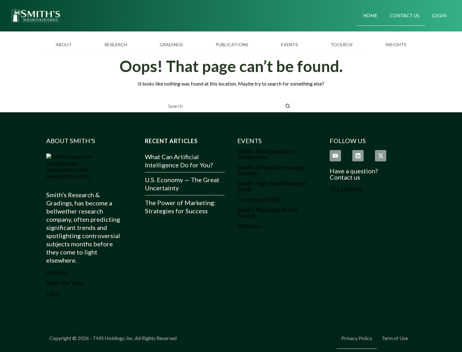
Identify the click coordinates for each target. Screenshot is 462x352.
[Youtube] (335, 155)
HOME (370, 15)
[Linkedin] (358, 155)
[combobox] (225, 105)
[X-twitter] (380, 155)
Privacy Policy (356, 338)
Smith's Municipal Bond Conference (265, 154)
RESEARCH (115, 44)
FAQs (53, 293)
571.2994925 (346, 189)
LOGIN (439, 15)
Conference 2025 (259, 199)
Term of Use (395, 338)
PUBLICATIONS (232, 44)
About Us (57, 272)
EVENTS (289, 44)
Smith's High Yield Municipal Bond (271, 186)
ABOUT (64, 44)
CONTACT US (404, 15)
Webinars (249, 225)
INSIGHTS (395, 44)
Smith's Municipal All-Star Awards (268, 212)
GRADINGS (171, 44)
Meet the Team (65, 282)
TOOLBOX (342, 44)
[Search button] (288, 106)
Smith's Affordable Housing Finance (270, 170)
